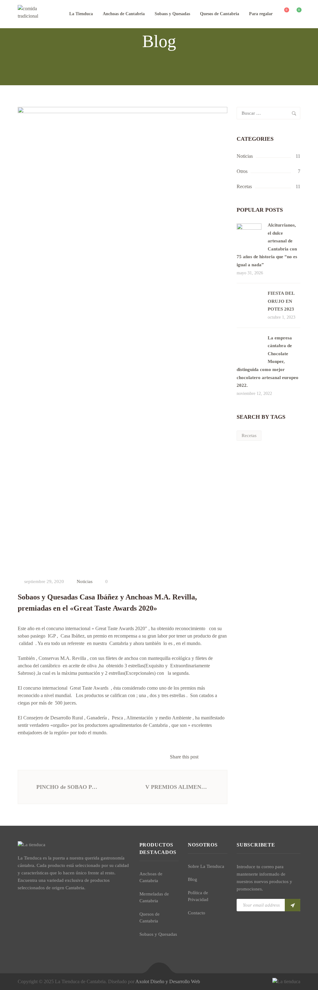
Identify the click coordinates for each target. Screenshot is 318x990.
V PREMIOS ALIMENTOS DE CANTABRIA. (178, 787)
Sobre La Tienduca (206, 866)
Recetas (244, 186)
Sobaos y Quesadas (172, 13)
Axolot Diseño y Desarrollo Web (167, 981)
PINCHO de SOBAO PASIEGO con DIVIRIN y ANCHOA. (68, 787)
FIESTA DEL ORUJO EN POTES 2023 (281, 301)
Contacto (196, 912)
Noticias (85, 581)
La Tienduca (81, 13)
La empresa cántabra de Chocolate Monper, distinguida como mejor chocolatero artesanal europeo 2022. (267, 361)
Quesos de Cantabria (219, 13)
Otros (242, 171)
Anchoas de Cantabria (124, 13)
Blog (192, 879)
